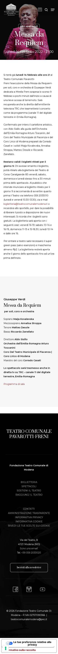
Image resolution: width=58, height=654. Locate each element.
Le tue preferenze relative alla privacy (32, 643)
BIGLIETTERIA (29, 482)
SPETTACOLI (29, 486)
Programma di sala (14, 384)
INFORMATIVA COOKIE (29, 521)
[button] (52, 9)
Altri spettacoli (29, 26)
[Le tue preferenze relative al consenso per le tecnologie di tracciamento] (6, 648)
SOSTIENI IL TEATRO (29, 490)
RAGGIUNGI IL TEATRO (29, 494)
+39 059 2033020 (31, 552)
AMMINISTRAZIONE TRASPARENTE (29, 513)
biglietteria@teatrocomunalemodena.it (26, 203)
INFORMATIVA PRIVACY (29, 517)
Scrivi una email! (29, 548)
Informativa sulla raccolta (20, 650)
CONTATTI (29, 508)
